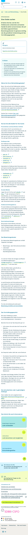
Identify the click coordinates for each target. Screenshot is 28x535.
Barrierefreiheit (21, 525)
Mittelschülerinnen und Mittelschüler (11, 489)
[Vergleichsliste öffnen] (19, 2)
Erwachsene (4, 491)
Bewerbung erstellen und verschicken (12, 306)
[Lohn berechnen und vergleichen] (14, 434)
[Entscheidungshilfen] (14, 447)
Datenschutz (12, 525)
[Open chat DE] (24, 459)
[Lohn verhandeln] (14, 422)
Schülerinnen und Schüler (8, 487)
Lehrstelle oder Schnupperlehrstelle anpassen (13, 494)
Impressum (4, 525)
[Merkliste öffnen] (15, 2)
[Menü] (25, 6)
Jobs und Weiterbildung (12, 11)
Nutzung (3, 528)
